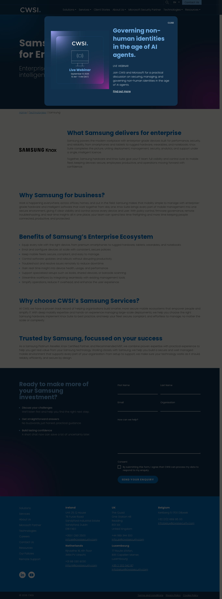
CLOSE (171, 22)
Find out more (122, 91)
